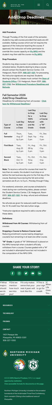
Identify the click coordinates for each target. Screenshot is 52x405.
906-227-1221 (29, 73)
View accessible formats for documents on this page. (24, 384)
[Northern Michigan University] (4, 5)
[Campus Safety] (33, 365)
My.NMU (34, 51)
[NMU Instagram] (19, 273)
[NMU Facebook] (12, 273)
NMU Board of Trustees (18, 378)
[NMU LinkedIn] (39, 273)
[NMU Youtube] (32, 273)
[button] (47, 5)
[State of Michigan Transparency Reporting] (20, 365)
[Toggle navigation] (38, 5)
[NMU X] (26, 273)
